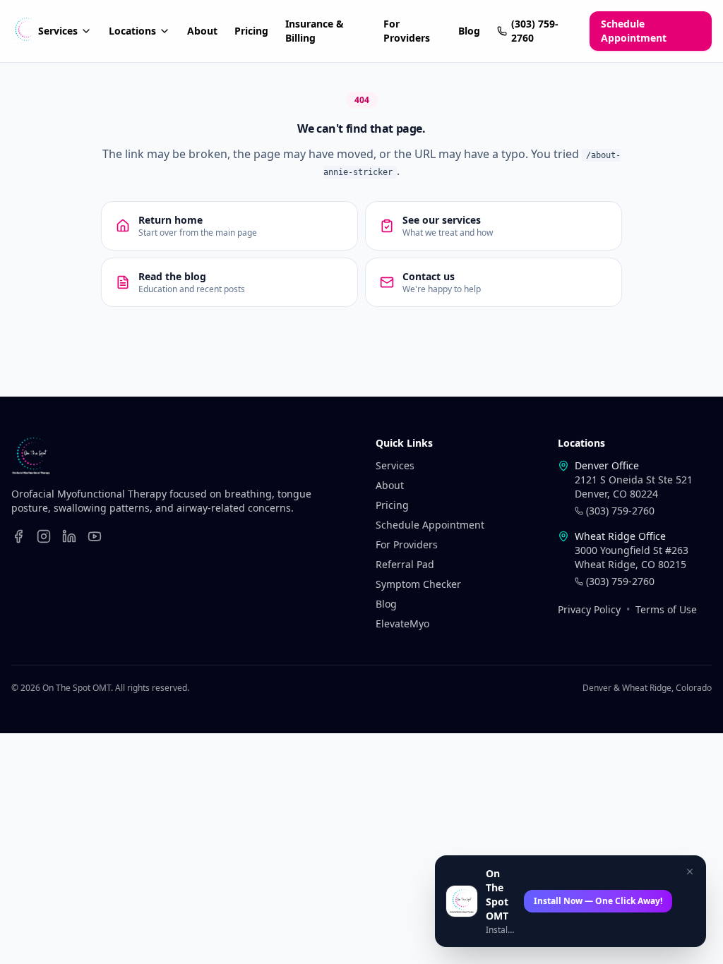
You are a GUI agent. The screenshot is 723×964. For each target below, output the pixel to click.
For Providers (406, 30)
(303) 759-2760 (534, 30)
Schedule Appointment (634, 30)
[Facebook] (18, 536)
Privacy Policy (589, 609)
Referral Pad (405, 564)
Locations (132, 30)
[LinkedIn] (69, 536)
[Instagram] (44, 536)
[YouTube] (95, 536)
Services (58, 30)
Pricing (251, 30)
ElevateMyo (402, 623)
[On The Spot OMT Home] (24, 31)
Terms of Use (666, 609)
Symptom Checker (418, 584)
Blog (469, 30)
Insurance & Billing (314, 30)
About (202, 30)
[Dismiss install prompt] (690, 871)
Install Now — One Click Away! (598, 901)
